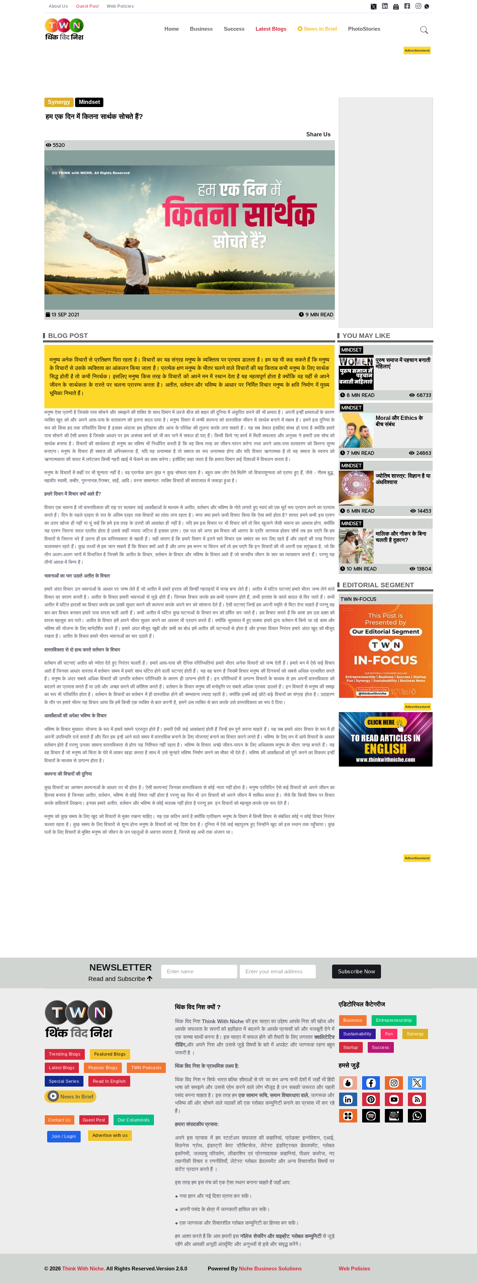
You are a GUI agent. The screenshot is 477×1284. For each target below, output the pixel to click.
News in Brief (320, 29)
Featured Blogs (110, 1054)
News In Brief (76, 1097)
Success (234, 29)
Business (201, 29)
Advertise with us (110, 1135)
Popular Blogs (103, 1067)
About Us (58, 6)
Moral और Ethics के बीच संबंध (399, 421)
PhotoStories (364, 29)
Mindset (89, 102)
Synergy (59, 102)
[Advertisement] (249, 65)
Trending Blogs (64, 1054)
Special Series (64, 1081)
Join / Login (64, 1136)
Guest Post (87, 6)
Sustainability (357, 1034)
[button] (424, 30)
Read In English (109, 1081)
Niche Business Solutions (270, 1268)
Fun (389, 1034)
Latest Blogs (271, 29)
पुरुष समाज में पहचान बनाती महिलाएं (403, 363)
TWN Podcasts (146, 1067)
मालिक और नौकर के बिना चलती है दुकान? (401, 537)
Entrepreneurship (394, 1020)
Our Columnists (133, 1120)
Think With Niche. (83, 1268)
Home (171, 29)
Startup (350, 1047)
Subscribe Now (356, 971)
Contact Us (59, 1120)
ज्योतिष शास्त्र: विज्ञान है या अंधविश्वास (403, 479)
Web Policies (120, 6)
